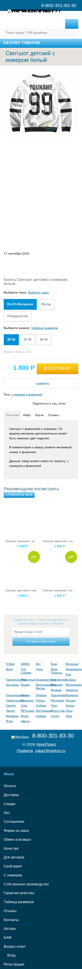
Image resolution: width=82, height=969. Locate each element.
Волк (9, 669)
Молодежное (72, 684)
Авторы (10, 928)
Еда (68, 674)
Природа (27, 700)
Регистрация (14, 964)
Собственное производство (26, 884)
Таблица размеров (44, 328)
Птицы (40, 700)
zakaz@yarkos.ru (50, 751)
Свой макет (13, 866)
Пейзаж (41, 695)
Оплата (10, 786)
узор (69, 716)
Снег (24, 705)
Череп (10, 710)
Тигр (54, 705)
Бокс (54, 664)
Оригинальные (12, 695)
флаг (9, 721)
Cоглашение (14, 821)
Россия (71, 700)
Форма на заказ (16, 830)
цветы (25, 721)
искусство (57, 710)
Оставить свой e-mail (41, 641)
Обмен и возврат (17, 839)
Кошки (25, 684)
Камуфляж (57, 679)
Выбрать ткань (38, 292)
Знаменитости (42, 679)
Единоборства (12, 679)
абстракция (42, 710)
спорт (55, 716)
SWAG (25, 664)
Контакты (11, 920)
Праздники (57, 695)
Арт (38, 664)
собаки (41, 716)
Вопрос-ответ (15, 946)
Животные (27, 679)
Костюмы (12, 684)
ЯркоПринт (46, 744)
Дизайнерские (72, 669)
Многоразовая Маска (42, 686)
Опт (7, 813)
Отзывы (10, 911)
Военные (72, 664)
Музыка (56, 690)
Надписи (72, 690)
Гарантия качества (19, 893)
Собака (41, 705)
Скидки (9, 804)
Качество (11, 848)
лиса (69, 710)
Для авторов (14, 857)
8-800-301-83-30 (53, 736)
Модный (57, 684)
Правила (25, 751)
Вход (10, 955)
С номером (13, 875)
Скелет (11, 705)
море (25, 716)
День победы (56, 670)
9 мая (10, 664)
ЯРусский (27, 710)
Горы (39, 669)
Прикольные (12, 700)
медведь (12, 716)
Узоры (70, 705)
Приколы (72, 695)
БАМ (7, 937)
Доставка (11, 795)
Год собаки (26, 670)
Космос (71, 679)
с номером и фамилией (26, 394)
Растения (57, 700)
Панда (25, 695)
